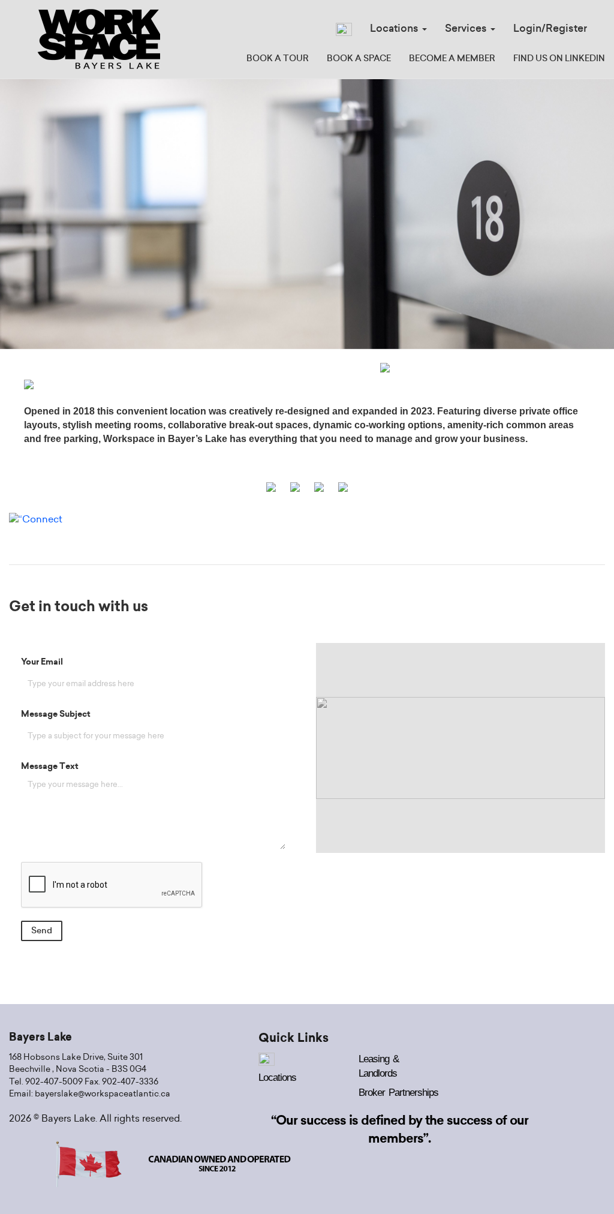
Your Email (42, 662)
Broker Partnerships (398, 1092)
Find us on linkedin (559, 59)
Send (41, 931)
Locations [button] (395, 28)
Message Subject (56, 714)
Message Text (50, 766)
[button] (46, 214)
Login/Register (550, 28)
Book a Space (359, 59)
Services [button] (467, 28)
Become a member (452, 59)
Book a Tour (277, 59)
